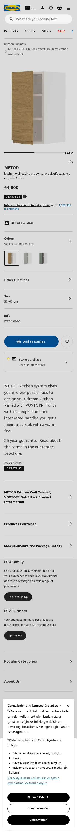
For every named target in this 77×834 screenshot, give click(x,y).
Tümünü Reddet (38, 808)
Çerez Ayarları (38, 820)
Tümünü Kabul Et (39, 797)
